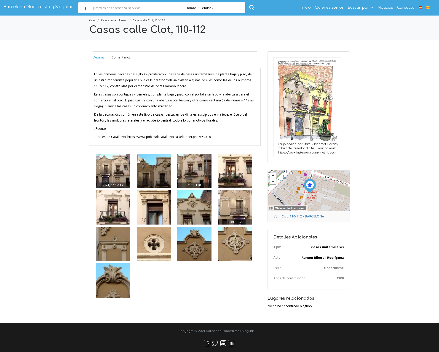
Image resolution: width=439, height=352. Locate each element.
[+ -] (309, 190)
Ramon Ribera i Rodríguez (323, 257)
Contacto (406, 7)
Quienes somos (329, 7)
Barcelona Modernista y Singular (38, 6)
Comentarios (121, 57)
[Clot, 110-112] (113, 170)
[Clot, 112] (235, 207)
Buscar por (358, 7)
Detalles (99, 57)
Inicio (306, 7)
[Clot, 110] (194, 170)
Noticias (385, 7)
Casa (92, 20)
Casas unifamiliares (113, 20)
